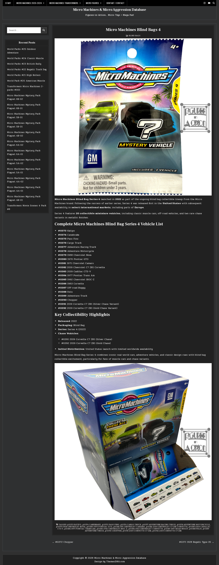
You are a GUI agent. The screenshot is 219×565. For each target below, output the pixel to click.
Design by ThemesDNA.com (109, 561)
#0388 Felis (195, 528)
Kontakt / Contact (115, 3)
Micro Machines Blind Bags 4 (133, 29)
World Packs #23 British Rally (24, 64)
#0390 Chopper (113, 530)
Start (8, 3)
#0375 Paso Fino (110, 524)
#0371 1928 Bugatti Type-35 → (196, 542)
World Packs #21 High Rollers (24, 75)
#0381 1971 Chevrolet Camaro (129, 526)
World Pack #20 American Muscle (26, 81)
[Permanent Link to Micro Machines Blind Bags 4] (133, 117)
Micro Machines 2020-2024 (29, 3)
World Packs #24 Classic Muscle (25, 58)
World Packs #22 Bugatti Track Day (27, 69)
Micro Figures (92, 3)
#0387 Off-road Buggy (176, 528)
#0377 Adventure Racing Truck (159, 524)
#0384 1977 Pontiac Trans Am (79, 528)
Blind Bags (134, 35)
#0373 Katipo (74, 524)
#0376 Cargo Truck (130, 524)
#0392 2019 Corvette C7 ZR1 (167, 530)
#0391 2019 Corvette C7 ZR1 (137, 530)
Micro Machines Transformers (63, 3)
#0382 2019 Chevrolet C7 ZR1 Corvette (167, 526)
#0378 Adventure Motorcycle (193, 524)
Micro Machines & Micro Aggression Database (109, 10)
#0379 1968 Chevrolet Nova (70, 526)
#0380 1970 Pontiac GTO (99, 526)
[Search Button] (214, 3)
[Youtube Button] (209, 3)
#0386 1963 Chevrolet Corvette (145, 528)
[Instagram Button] (204, 3)
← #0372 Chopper (62, 542)
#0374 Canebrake (91, 524)
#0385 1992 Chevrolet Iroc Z (111, 528)
